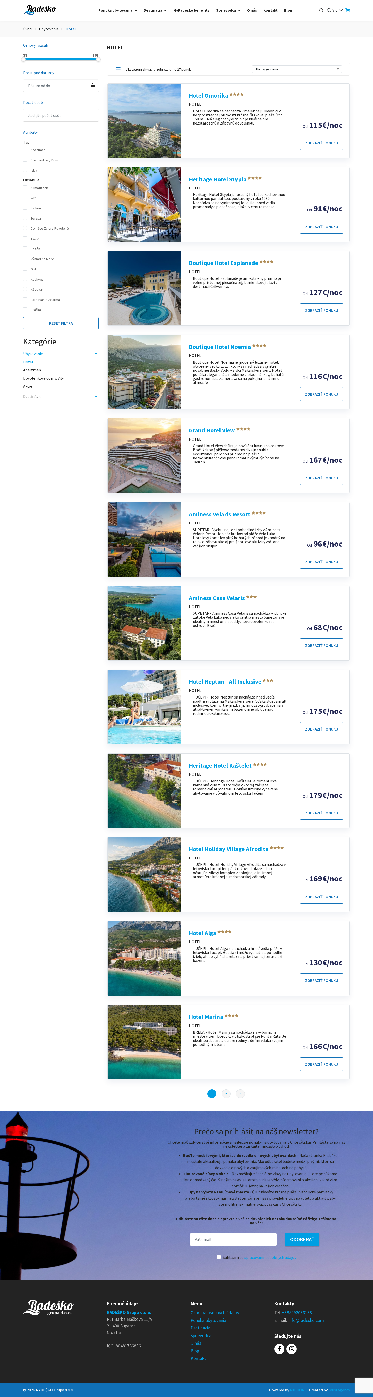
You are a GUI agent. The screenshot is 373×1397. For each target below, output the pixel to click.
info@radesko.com (306, 1320)
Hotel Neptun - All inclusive (226, 682)
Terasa (36, 218)
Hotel (28, 361)
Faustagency (339, 1389)
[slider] (23, 59)
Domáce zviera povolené (50, 228)
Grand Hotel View (212, 430)
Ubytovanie (49, 29)
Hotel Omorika (209, 95)
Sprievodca (201, 1335)
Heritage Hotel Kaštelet (221, 765)
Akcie (27, 386)
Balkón (36, 208)
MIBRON (297, 1389)
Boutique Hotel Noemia (220, 347)
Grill (34, 269)
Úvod (27, 29)
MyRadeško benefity (191, 10)
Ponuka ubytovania (208, 1320)
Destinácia (200, 1328)
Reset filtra (61, 323)
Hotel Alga (203, 933)
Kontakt (270, 10)
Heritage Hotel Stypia (218, 179)
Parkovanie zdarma (45, 299)
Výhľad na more (42, 259)
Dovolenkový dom (44, 160)
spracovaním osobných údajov (270, 1257)
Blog (288, 10)
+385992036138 (297, 1312)
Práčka (36, 309)
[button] (334, 10)
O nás (252, 10)
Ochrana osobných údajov (215, 1312)
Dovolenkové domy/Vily (43, 378)
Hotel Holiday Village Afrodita (229, 849)
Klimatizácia (40, 187)
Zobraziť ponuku (321, 142)
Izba (34, 170)
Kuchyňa (37, 279)
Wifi (33, 198)
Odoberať (302, 1239)
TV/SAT (36, 238)
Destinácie (32, 396)
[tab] (118, 69)
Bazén (35, 248)
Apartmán (38, 150)
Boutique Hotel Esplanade (224, 263)
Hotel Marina (206, 1017)
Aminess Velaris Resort (220, 514)
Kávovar (37, 289)
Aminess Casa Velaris (217, 598)
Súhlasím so (259, 1257)
